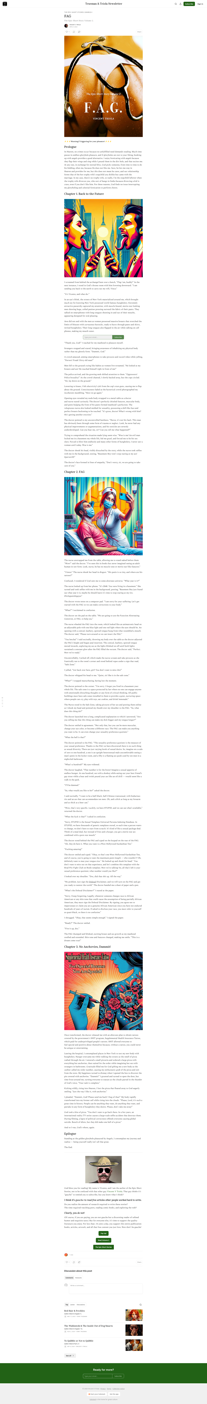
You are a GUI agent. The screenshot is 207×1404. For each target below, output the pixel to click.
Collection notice (119, 1389)
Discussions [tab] (81, 1305)
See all (68, 1356)
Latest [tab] (72, 1305)
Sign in (200, 4)
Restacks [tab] (78, 1278)
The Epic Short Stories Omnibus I (78, 12)
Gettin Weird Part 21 (71, 1344)
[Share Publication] (180, 4)
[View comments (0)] (74, 32)
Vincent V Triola (75, 24)
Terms (109, 1389)
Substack (93, 1399)
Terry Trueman (82, 1316)
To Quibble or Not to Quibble (78, 1340)
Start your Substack (97, 1394)
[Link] (61, 147)
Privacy (103, 1389)
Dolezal (92, 881)
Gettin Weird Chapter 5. (73, 1314)
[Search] (176, 4)
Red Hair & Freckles (74, 1310)
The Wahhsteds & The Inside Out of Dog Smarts (88, 1326)
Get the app (114, 1394)
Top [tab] (67, 1305)
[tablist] (73, 1278)
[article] (103, 1315)
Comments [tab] (69, 1278)
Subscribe (189, 4)
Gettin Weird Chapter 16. (73, 1329)
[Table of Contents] (2, 702)
